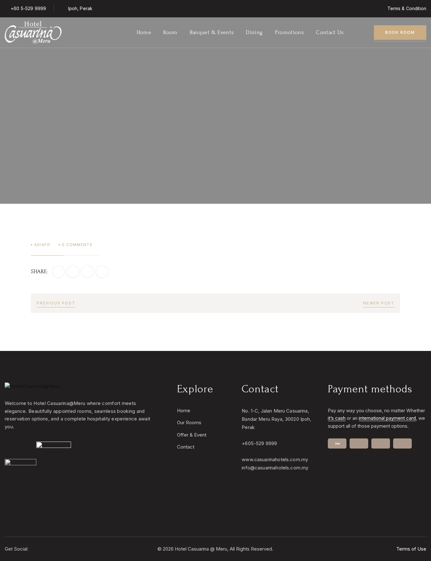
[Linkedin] (102, 272)
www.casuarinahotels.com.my (275, 459)
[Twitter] (73, 272)
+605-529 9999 (259, 443)
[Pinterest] (87, 272)
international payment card (387, 418)
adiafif (42, 244)
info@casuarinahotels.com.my (275, 468)
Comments (77, 244)
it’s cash (336, 418)
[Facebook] (58, 272)
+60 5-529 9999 (28, 8)
